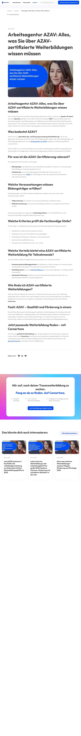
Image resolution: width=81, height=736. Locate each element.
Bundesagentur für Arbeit (39, 141)
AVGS (28, 174)
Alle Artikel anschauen (69, 433)
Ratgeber (35, 2)
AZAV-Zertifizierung (37, 270)
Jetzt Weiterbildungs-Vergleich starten (68, 2)
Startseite (9, 10)
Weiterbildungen (16, 2)
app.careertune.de (14, 341)
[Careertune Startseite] (5, 2)
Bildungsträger (26, 2)
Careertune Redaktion (14, 14)
